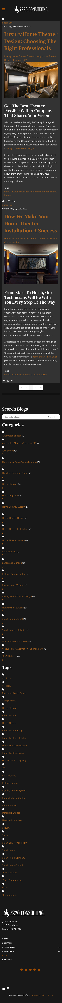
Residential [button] (9, 947)
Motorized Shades (11, 813)
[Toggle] (2, 454)
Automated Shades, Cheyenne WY (19, 443)
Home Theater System (13, 540)
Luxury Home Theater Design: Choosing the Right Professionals (31, 41)
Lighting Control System (14, 574)
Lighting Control (10, 783)
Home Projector (10, 495)
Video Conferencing (12, 880)
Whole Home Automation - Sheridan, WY (23, 649)
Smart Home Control (12, 619)
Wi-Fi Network (9, 656)
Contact (7, 960)
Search (52, 417)
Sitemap (35, 995)
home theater (9, 715)
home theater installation (16, 191)
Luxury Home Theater (13, 585)
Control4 (6, 678)
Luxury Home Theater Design (19, 56)
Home (5, 939)
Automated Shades (11, 435)
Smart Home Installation (14, 630)
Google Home (9, 700)
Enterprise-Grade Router (14, 693)
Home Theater (9, 723)
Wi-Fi (4, 887)
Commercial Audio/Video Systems (19, 462)
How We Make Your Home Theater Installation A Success (30, 223)
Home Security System (13, 507)
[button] (3, 9)
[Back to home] (31, 9)
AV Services (8, 450)
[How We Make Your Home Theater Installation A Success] (31, 264)
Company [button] (7, 943)
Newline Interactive (12, 820)
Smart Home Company (13, 858)
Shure (5, 835)
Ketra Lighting (9, 551)
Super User (7, 22)
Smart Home (8, 850)
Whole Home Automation (15, 641)
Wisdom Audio (9, 895)
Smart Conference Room (14, 843)
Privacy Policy (47, 995)
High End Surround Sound (15, 473)
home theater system (15, 374)
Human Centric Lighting (14, 760)
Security (6, 828)
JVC (4, 768)
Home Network (10, 484)
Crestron (6, 686)
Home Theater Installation (17, 238)
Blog (5, 956)
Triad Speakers (9, 872)
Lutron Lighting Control (13, 798)
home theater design (40, 191)
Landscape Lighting (12, 563)
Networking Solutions (13, 607)
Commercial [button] (9, 951)
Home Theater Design (13, 518)
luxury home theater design (20, 148)
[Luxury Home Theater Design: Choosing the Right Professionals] (31, 79)
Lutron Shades (9, 805)
